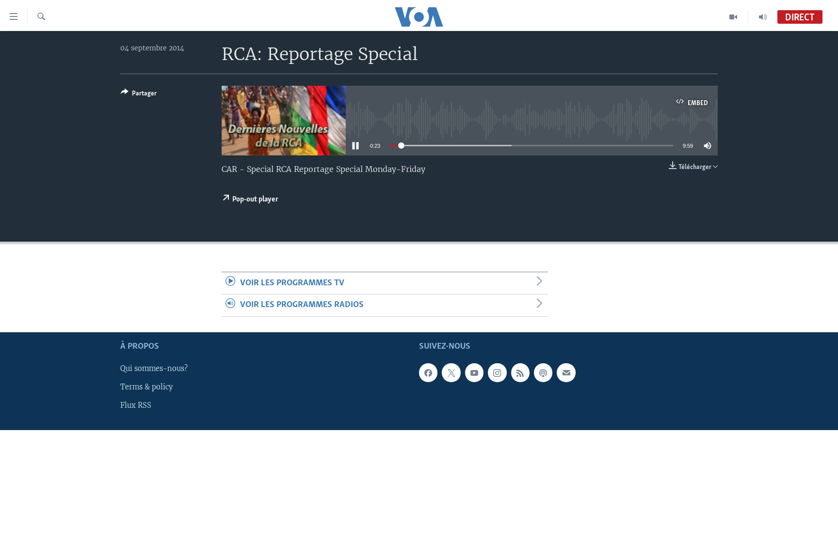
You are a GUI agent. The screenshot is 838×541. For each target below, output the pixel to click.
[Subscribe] (566, 372)
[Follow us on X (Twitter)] (451, 372)
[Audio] (762, 17)
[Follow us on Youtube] (474, 372)
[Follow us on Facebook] (428, 372)
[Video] (733, 17)
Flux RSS (135, 405)
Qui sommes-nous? (154, 368)
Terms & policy (146, 387)
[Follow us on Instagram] (497, 372)
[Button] (139, 95)
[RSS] (520, 372)
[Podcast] (543, 372)
